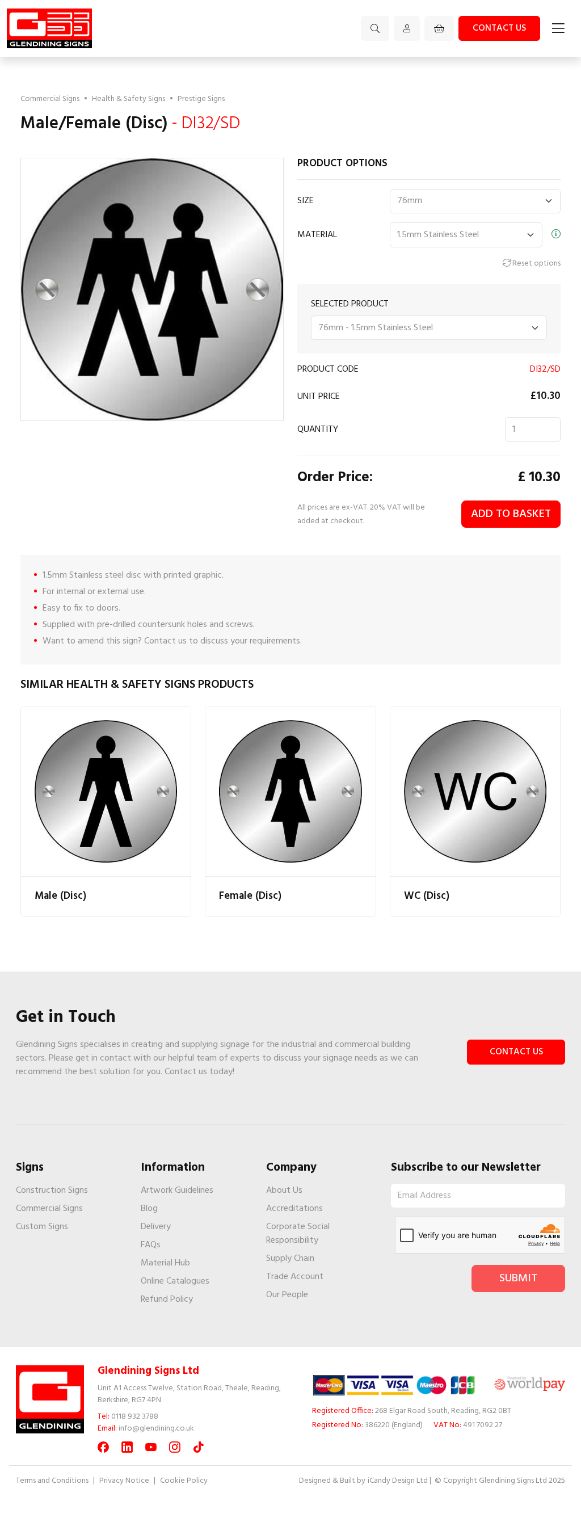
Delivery (156, 1227)
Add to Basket (511, 514)
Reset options (536, 263)
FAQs (151, 1245)
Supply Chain (290, 1258)
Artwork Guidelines (177, 1190)
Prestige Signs (201, 99)
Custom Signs (42, 1227)
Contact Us (516, 1052)
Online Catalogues (175, 1281)
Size (305, 201)
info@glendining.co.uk (156, 1428)
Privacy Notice (124, 1481)
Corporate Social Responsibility (298, 1233)
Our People (287, 1295)
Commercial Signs (49, 99)
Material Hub (165, 1263)
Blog (149, 1209)
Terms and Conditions (52, 1481)
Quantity (317, 429)
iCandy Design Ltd (398, 1481)
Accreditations (294, 1209)
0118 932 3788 (134, 1416)
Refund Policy (167, 1299)
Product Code (328, 369)
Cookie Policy (184, 1481)
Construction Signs (52, 1190)
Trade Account (294, 1277)
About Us (284, 1190)
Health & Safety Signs (128, 99)
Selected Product (350, 304)
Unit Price (318, 396)
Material (317, 235)
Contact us (499, 28)
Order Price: (335, 478)
